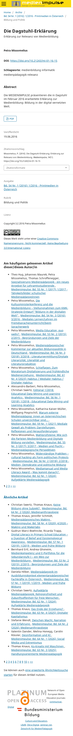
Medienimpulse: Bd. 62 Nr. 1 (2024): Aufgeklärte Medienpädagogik (34, 477)
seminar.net (46, 725)
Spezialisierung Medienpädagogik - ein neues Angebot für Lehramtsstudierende (40, 283)
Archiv (18, 12)
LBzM (23, 725)
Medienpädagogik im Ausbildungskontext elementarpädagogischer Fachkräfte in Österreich (40, 575)
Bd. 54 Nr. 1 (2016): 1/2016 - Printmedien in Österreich (33, 16)
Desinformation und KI (36, 635)
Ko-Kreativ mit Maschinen (47, 646)
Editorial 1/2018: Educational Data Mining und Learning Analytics (35, 393)
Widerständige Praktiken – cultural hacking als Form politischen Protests (40, 455)
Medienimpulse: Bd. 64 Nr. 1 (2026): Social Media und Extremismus (38, 640)
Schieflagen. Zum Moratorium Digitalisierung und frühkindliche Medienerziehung (40, 371)
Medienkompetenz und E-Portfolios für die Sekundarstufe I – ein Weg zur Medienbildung (38, 556)
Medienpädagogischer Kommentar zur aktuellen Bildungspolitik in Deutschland (38, 348)
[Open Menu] (3, 3)
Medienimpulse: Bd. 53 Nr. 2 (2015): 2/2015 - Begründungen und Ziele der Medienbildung (39, 337)
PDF (11, 118)
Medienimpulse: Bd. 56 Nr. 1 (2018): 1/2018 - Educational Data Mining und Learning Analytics (40, 401)
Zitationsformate (15, 167)
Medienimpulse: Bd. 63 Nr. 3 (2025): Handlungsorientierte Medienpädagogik (36, 651)
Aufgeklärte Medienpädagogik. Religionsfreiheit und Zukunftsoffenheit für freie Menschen (36, 594)
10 (25, 661)
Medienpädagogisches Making (31, 519)
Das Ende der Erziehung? (47, 609)
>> (14, 486)
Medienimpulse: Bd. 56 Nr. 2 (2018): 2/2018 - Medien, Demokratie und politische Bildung (40, 462)
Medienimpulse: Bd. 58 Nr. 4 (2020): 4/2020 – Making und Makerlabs (39, 525)
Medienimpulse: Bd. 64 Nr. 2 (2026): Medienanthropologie (39, 510)
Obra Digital (33, 725)
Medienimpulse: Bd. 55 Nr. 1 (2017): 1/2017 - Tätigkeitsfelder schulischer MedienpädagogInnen (39, 293)
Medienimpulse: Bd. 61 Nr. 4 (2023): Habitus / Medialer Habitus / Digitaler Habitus (38, 378)
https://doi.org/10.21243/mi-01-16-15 (33, 60)
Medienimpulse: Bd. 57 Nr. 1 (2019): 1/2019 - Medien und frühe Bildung (38, 543)
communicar (56, 701)
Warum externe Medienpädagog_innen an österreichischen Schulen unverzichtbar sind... (38, 416)
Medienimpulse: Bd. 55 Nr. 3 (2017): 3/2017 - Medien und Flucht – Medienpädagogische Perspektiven (38, 446)
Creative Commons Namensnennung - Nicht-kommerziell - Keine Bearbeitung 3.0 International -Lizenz (36, 243)
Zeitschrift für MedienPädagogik (36, 728)
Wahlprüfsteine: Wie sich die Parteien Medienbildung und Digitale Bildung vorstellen (39, 438)
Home (7, 12)
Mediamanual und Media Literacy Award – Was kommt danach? (39, 470)
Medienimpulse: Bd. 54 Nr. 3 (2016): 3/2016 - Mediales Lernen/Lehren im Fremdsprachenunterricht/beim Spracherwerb (38, 321)
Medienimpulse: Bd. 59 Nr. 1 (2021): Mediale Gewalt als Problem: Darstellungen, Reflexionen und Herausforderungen (39, 427)
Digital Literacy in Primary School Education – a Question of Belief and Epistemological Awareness (39, 538)
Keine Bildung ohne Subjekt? (35, 506)
